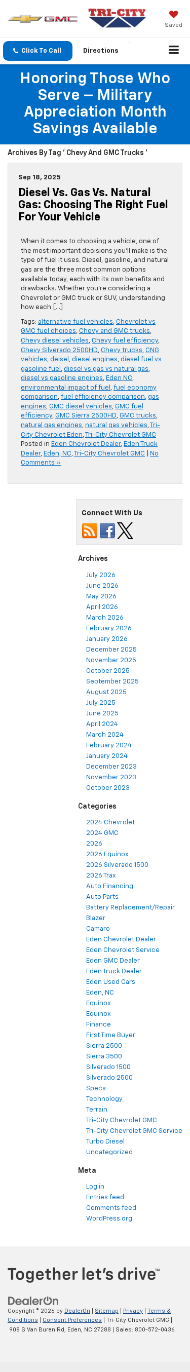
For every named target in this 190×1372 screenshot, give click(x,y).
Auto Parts (102, 897)
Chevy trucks (121, 350)
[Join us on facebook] (107, 530)
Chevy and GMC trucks (114, 331)
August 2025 (106, 692)
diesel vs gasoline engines (62, 378)
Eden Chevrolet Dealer (86, 444)
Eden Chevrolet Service (123, 950)
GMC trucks (138, 415)
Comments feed (111, 1208)
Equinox (98, 1003)
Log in (95, 1187)
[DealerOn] (33, 1301)
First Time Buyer (110, 1035)
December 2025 (111, 649)
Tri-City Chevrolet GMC (120, 435)
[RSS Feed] (90, 530)
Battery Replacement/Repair (130, 907)
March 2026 (105, 618)
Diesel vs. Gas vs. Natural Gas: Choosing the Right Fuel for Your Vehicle (93, 205)
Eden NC (119, 378)
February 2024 (109, 745)
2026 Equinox (107, 854)
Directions (101, 51)
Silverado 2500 (109, 1078)
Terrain (96, 1110)
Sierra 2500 (104, 1046)
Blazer (95, 918)
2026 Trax (101, 875)
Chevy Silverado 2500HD (59, 350)
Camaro (98, 929)
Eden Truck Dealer (114, 971)
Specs (96, 1088)
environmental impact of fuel (65, 388)
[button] (37, 51)
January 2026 (107, 639)
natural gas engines (51, 425)
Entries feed (105, 1197)
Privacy (133, 1311)
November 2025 (111, 660)
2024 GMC (102, 833)
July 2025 (101, 703)
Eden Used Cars (110, 982)
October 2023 (108, 788)
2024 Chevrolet (110, 822)
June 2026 (102, 586)
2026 (94, 844)
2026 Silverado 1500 (117, 865)
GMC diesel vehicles (80, 406)
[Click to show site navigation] (174, 51)
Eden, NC (57, 453)
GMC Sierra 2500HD (86, 415)
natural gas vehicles (116, 425)
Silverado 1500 (108, 1067)
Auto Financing (109, 886)
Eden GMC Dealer (113, 961)
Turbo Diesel (105, 1141)
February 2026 (109, 628)
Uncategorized (109, 1152)
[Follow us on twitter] (125, 530)
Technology (104, 1099)
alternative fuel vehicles (75, 322)
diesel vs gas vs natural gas (106, 369)
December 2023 (111, 767)
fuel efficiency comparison (103, 397)
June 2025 (102, 713)
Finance (98, 1024)
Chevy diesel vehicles (55, 340)
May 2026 (101, 596)
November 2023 (111, 777)
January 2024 (107, 756)
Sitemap (107, 1311)
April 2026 (102, 607)
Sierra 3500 (104, 1056)
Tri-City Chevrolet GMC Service (134, 1131)
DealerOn (77, 1311)
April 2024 (102, 724)
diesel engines (95, 359)
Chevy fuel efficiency (125, 340)
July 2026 (101, 575)
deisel (59, 359)
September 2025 (112, 681)
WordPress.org (109, 1218)
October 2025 (108, 671)
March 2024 (105, 735)
